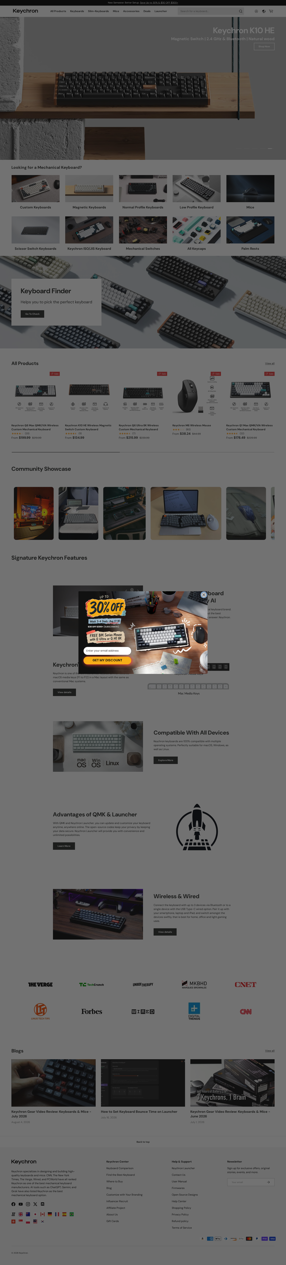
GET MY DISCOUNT (107, 660)
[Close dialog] (204, 595)
